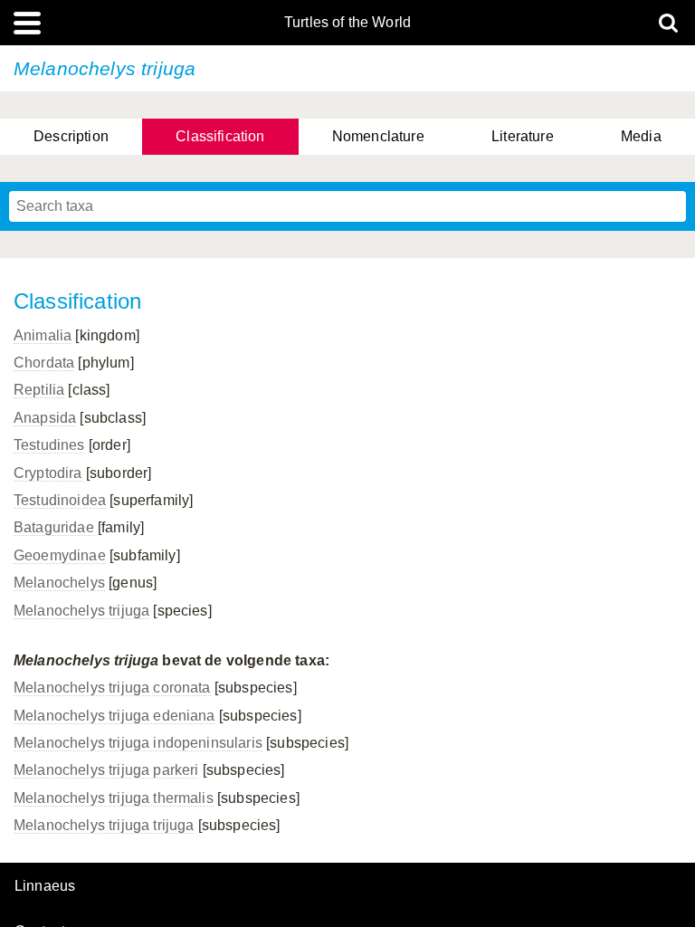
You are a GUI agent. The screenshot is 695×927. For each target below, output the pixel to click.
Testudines (49, 445)
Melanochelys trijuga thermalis (114, 798)
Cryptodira (48, 473)
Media (641, 136)
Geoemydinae (60, 555)
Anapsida (45, 417)
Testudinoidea (60, 500)
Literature (522, 136)
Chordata (44, 362)
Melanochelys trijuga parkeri (106, 770)
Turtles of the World (347, 22)
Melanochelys (59, 582)
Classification (220, 136)
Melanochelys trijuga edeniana (114, 715)
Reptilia (39, 389)
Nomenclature (378, 136)
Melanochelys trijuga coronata (112, 687)
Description (71, 136)
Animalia (42, 335)
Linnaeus (44, 886)
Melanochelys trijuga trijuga (104, 825)
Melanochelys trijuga (81, 610)
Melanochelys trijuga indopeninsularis (138, 742)
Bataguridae (54, 527)
